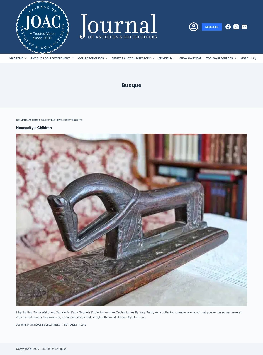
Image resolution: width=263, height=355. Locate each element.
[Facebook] (228, 26)
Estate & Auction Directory (131, 58)
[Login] (193, 26)
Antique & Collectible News (50, 58)
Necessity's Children (34, 128)
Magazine (16, 58)
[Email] (244, 26)
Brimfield (165, 58)
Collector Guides (91, 58)
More (244, 58)
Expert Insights (72, 120)
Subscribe (211, 26)
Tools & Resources (219, 58)
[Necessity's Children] (131, 220)
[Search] (254, 58)
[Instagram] (236, 26)
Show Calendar (190, 58)
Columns (21, 120)
